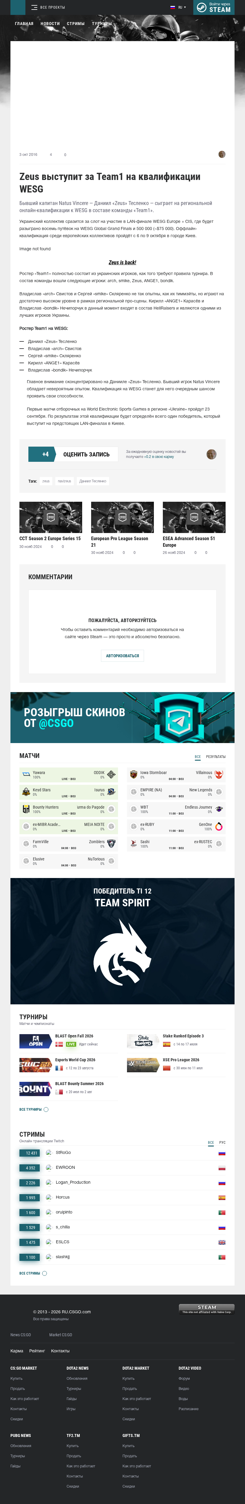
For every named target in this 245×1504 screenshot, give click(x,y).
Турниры (102, 23)
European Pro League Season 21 (119, 542)
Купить (16, 1378)
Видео (184, 1388)
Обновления (77, 1378)
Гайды (71, 1399)
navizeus (64, 481)
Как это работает (24, 1399)
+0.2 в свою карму (159, 457)
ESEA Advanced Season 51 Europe (189, 542)
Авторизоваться (122, 655)
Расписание (188, 1409)
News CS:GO (20, 1335)
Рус (222, 1143)
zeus (46, 481)
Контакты (60, 1351)
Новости (50, 23)
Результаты (216, 757)
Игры (71, 1409)
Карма (16, 1351)
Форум (184, 1378)
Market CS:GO (60, 1335)
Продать (17, 1388)
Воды (183, 1399)
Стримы (76, 23)
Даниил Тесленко (92, 481)
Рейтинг (37, 1351)
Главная (24, 23)
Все (198, 757)
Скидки (16, 1419)
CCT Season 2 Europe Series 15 (50, 538)
